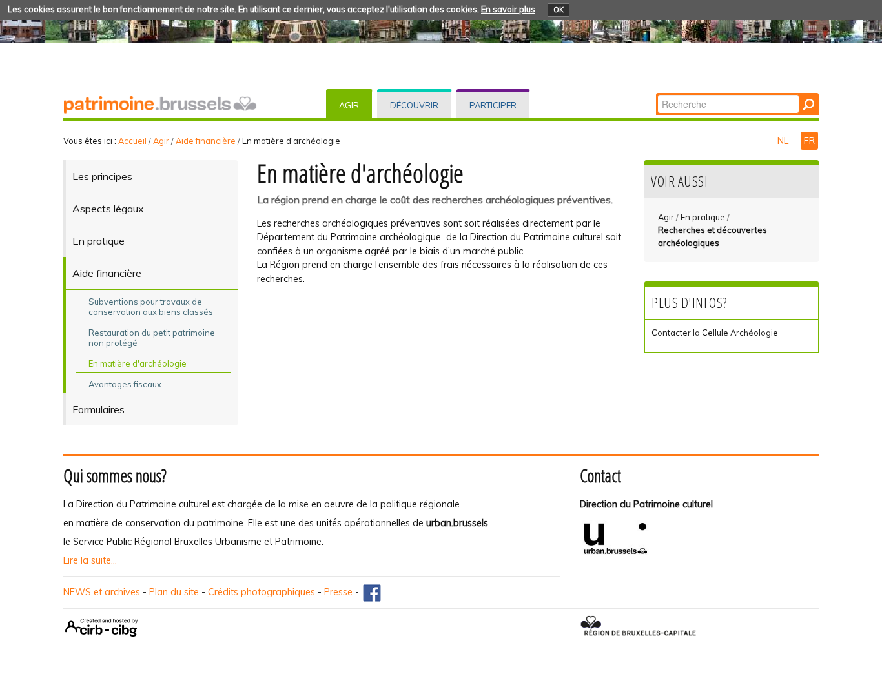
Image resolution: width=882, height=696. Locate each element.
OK (558, 9)
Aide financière (206, 141)
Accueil (132, 141)
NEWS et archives (101, 592)
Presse (338, 592)
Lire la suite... (90, 560)
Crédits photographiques (261, 592)
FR (809, 141)
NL (784, 141)
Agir (349, 105)
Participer (493, 105)
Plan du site (174, 592)
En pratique (703, 217)
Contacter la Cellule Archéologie (714, 332)
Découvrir (414, 105)
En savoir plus (508, 9)
